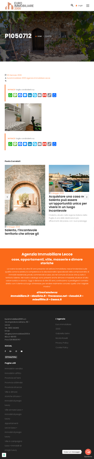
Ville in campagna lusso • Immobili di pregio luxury (13, 446)
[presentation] (7, 197)
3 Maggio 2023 (57, 193)
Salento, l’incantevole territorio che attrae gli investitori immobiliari (22, 233)
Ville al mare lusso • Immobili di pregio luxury (14, 414)
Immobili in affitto (13, 373)
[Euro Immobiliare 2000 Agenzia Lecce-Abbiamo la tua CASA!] (19, 5)
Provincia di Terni (13, 378)
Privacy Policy (11, 357)
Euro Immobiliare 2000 (63, 326)
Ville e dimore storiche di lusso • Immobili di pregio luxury (13, 398)
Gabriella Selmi (63, 333)
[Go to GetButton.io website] (88, 456)
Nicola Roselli (62, 338)
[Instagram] (16, 351)
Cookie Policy (62, 347)
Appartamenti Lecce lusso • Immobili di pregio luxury (13, 430)
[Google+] (11, 351)
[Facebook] (5, 351)
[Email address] (21, 351)
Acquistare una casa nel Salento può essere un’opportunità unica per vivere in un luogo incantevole (68, 203)
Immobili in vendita (14, 368)
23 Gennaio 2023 (14, 75)
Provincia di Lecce (13, 387)
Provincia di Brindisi (14, 382)
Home (40, 36)
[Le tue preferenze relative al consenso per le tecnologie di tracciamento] (4, 455)
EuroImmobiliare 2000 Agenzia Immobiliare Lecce (28, 78)
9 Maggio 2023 (13, 227)
